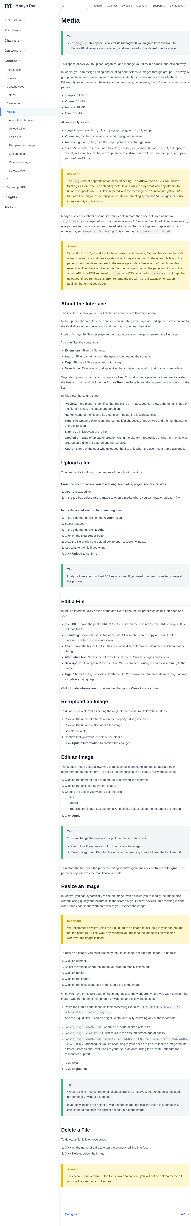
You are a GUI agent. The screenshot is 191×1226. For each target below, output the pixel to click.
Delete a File (17, 170)
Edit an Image (17, 153)
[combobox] (75, 6)
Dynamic (126, 5)
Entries (11, 95)
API (9, 179)
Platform (98, 5)
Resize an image (19, 162)
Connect (112, 5)
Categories (13, 103)
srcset (158, 1049)
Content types (15, 86)
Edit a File (15, 137)
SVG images (162, 196)
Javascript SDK (16, 187)
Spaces (11, 78)
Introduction (14, 69)
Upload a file (17, 128)
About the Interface (21, 120)
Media (11, 111)
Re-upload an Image (22, 145)
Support (158, 5)
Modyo (142, 5)
